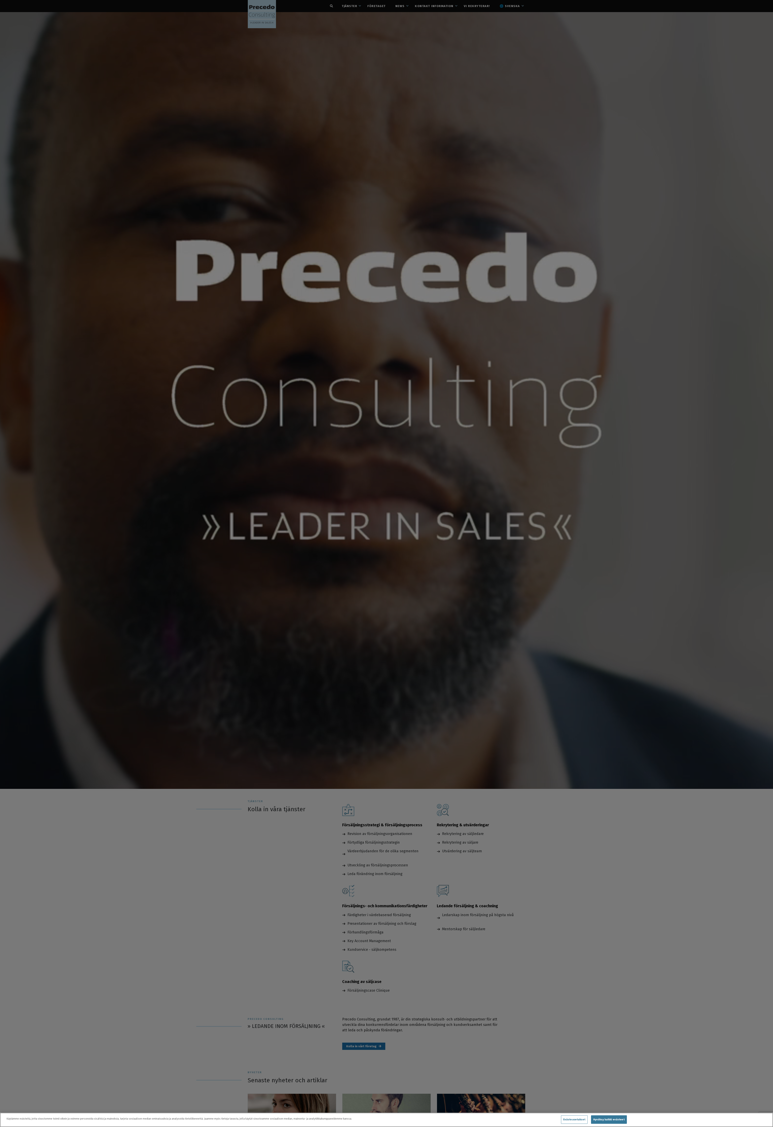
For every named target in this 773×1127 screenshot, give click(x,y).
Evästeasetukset (574, 1119)
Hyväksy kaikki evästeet (609, 1119)
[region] (386, 1120)
